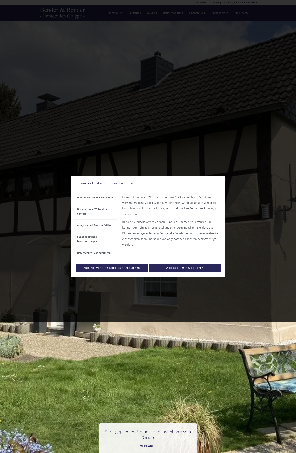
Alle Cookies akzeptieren (185, 268)
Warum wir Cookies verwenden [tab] (95, 197)
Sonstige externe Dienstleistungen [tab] (87, 239)
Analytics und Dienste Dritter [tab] (94, 225)
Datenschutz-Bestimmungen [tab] (94, 253)
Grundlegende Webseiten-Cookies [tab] (92, 211)
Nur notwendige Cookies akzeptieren (112, 268)
